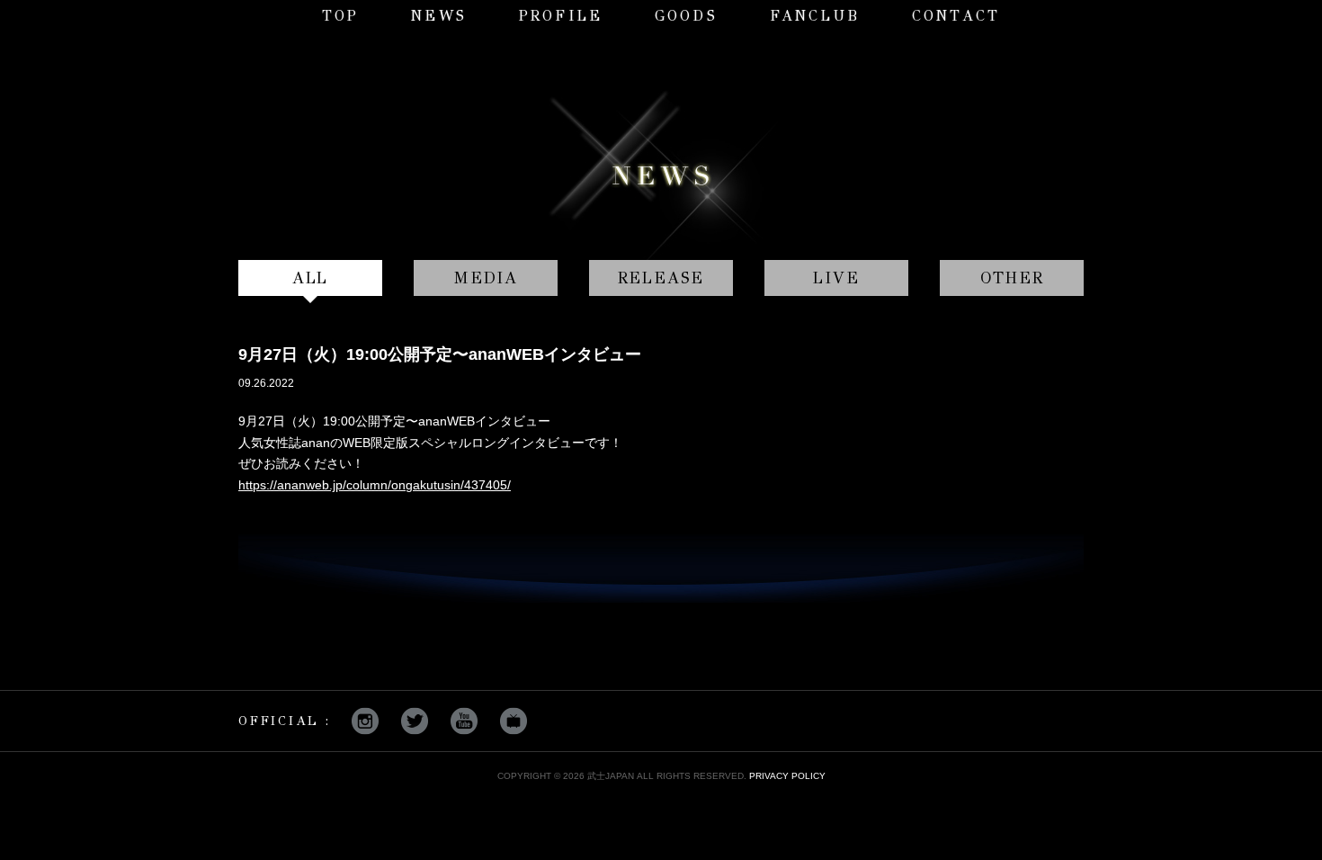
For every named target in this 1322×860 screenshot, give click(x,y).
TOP (341, 15)
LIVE (836, 278)
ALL (310, 278)
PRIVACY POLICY (787, 776)
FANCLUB (815, 15)
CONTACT (956, 15)
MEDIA (485, 278)
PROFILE (561, 15)
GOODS (686, 15)
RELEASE (661, 278)
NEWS (439, 15)
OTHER (1012, 278)
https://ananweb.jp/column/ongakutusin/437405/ (374, 485)
